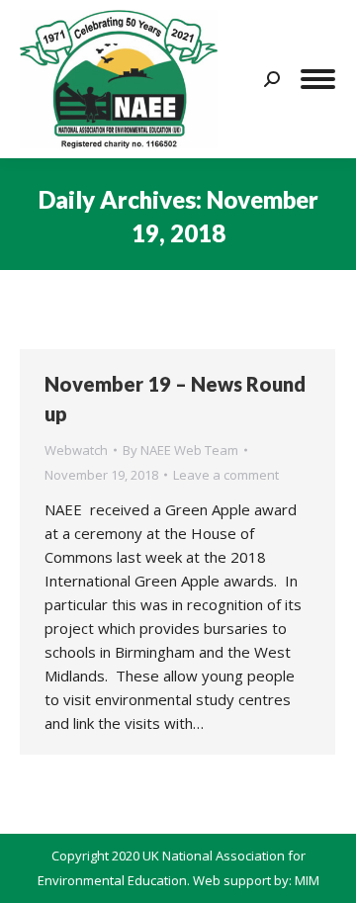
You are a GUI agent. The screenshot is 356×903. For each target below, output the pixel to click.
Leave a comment (226, 475)
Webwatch (76, 450)
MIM (307, 880)
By (180, 450)
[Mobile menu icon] (318, 79)
